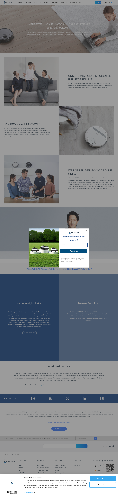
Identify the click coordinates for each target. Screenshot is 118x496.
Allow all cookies (102, 479)
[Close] (86, 230)
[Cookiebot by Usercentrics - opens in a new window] (12, 492)
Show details (28, 492)
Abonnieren (74, 251)
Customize (101, 485)
